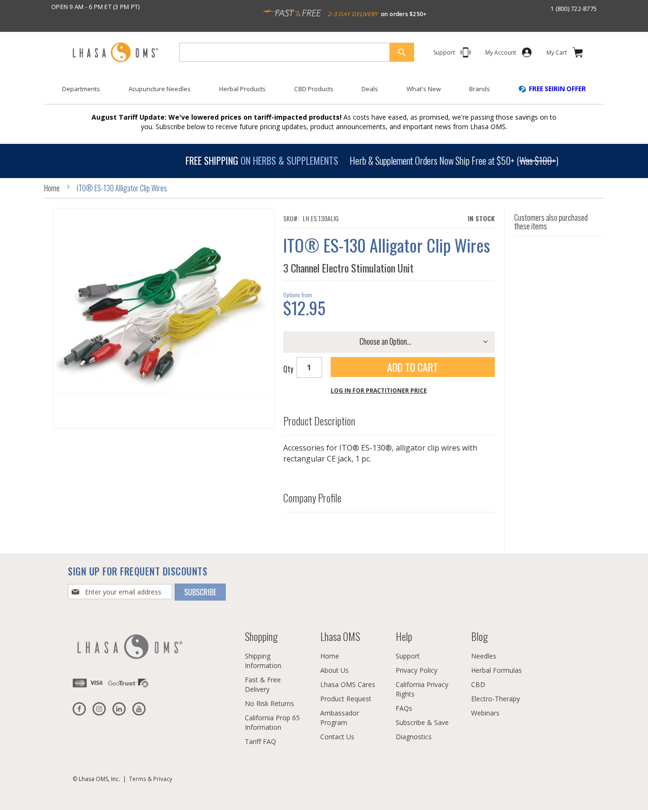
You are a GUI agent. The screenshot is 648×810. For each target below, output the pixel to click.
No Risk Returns (269, 703)
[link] (500, 54)
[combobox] (296, 52)
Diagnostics (414, 736)
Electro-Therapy (495, 698)
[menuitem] (81, 89)
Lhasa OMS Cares (347, 684)
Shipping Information (263, 660)
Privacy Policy (416, 670)
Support (408, 655)
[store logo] (115, 53)
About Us (334, 670)
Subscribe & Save (422, 722)
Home (52, 188)
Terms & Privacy (150, 779)
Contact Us (337, 736)
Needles (483, 655)
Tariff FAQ (260, 741)
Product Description (319, 421)
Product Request (345, 698)
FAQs (404, 708)
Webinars (485, 712)
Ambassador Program (339, 717)
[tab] (389, 419)
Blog (479, 636)
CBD (478, 684)
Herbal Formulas (496, 670)
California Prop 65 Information (272, 722)
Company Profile (312, 498)
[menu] (324, 92)
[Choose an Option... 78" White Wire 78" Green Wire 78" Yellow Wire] (389, 342)
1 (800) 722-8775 (573, 8)
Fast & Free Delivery (263, 684)
